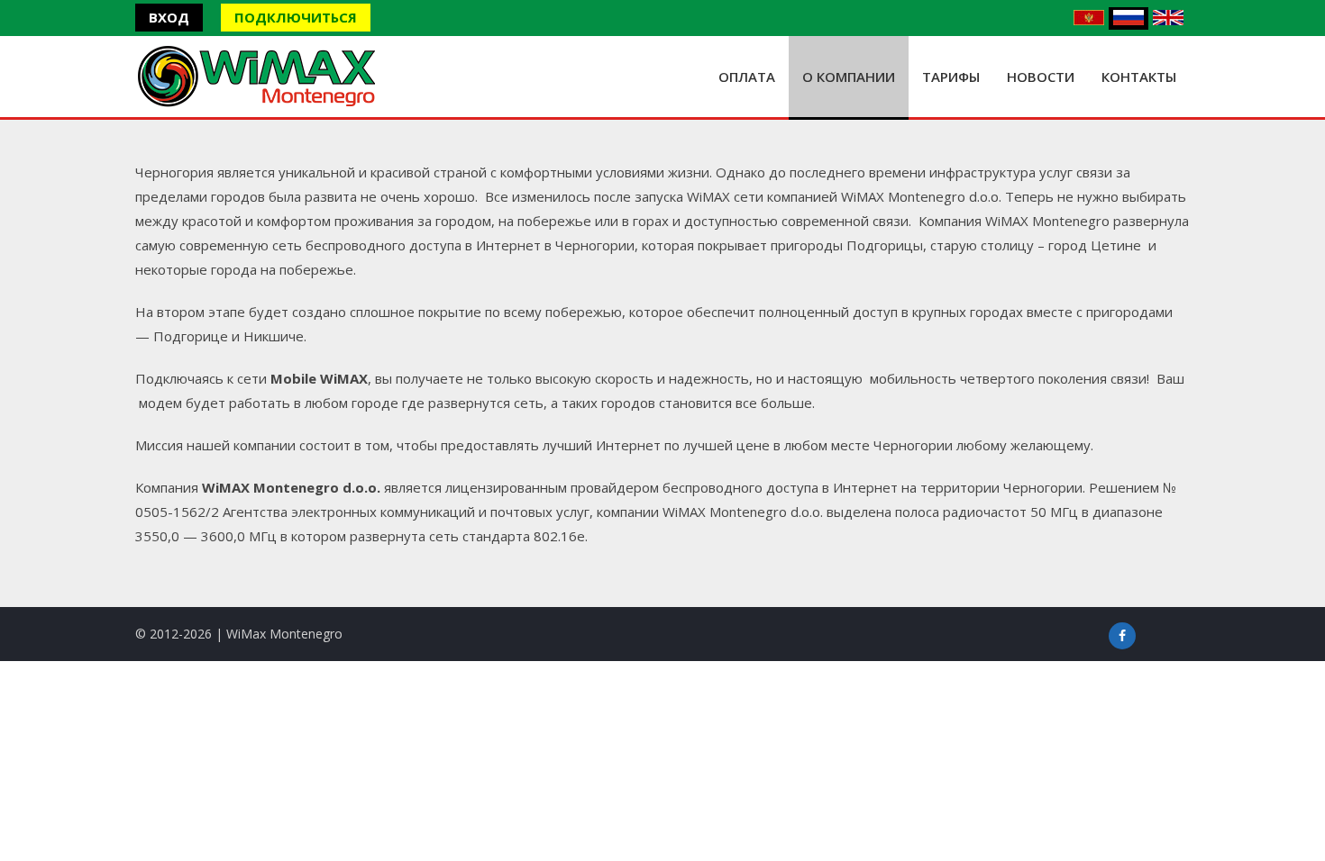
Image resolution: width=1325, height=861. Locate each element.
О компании (848, 77)
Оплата (746, 77)
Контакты (1138, 77)
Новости (1040, 77)
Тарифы (951, 77)
